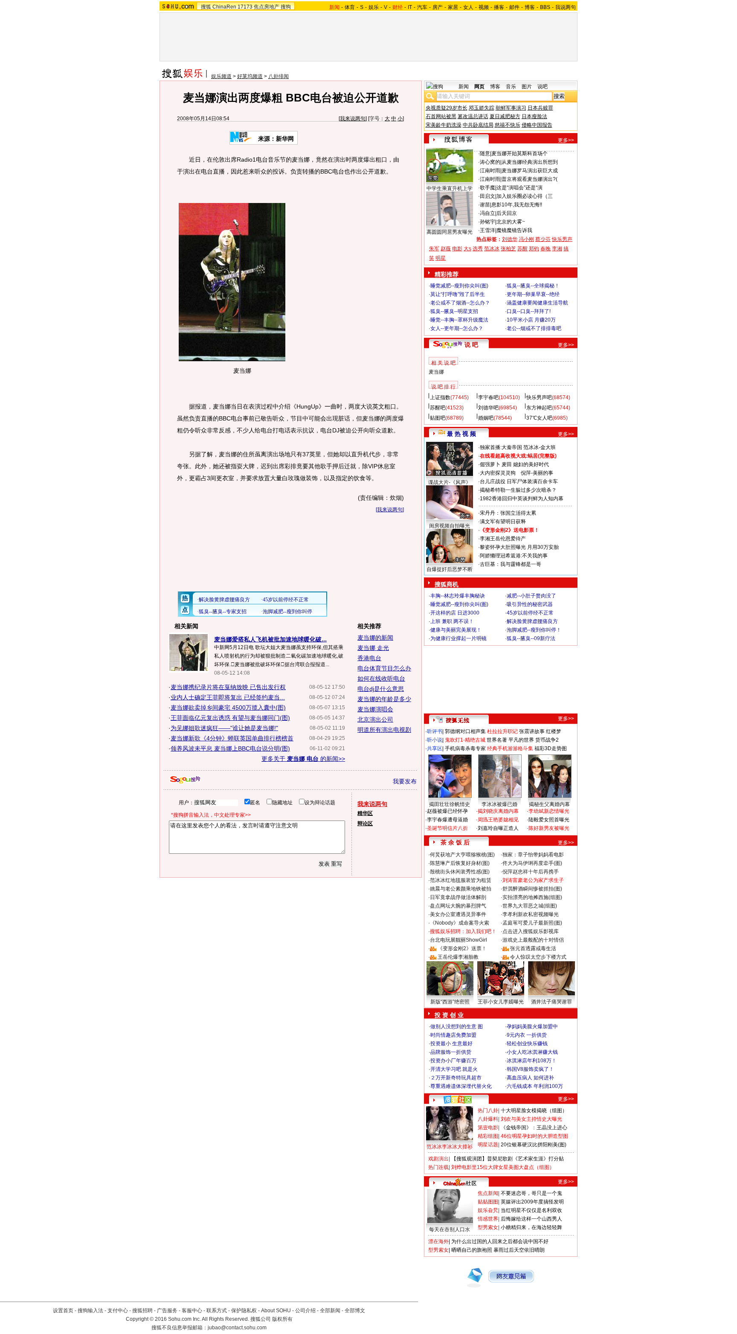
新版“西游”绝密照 (450, 1002)
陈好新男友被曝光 (548, 828)
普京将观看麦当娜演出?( (529, 179)
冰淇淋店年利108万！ (532, 1061)
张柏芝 (508, 249)
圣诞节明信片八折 (447, 828)
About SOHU (276, 1311)
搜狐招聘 (142, 1311)
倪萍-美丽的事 (537, 473)
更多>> (566, 140)
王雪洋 (487, 230)
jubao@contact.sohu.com (237, 1328)
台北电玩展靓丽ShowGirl (458, 940)
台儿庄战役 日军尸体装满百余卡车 (519, 481)
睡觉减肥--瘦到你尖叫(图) (459, 286)
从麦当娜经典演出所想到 (530, 162)
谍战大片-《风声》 (449, 482)
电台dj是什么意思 (380, 688)
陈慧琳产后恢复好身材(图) (460, 863)
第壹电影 (488, 1128)
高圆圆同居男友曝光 (450, 232)
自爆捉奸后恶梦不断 (450, 569)
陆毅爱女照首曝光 (548, 820)
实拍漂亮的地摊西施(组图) (532, 897)
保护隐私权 (244, 1311)
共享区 (434, 748)
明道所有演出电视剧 (384, 729)
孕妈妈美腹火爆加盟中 (532, 1027)
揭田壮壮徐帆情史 (449, 804)
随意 (485, 154)
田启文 (487, 196)
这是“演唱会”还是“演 (519, 188)
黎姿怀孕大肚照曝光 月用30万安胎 (519, 547)
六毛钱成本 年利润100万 (535, 1086)
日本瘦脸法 (534, 116)
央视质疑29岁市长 (446, 108)
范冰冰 (491, 249)
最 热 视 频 (461, 433)
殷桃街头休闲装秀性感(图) (460, 872)
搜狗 (286, 7)
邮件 (514, 7)
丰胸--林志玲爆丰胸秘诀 (457, 596)
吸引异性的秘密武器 (530, 604)
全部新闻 (330, 1311)
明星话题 (488, 1145)
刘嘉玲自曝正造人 (498, 828)
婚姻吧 (485, 418)
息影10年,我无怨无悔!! (516, 205)
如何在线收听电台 (381, 678)
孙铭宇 (487, 222)
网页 (479, 87)
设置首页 (63, 1311)
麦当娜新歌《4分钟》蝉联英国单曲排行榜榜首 (232, 738)
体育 (350, 7)
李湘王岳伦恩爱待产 (503, 539)
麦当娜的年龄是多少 (384, 699)
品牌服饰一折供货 (450, 1052)
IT (410, 7)
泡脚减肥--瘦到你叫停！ (534, 630)
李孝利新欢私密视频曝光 (530, 914)
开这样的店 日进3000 (454, 613)
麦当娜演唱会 (375, 709)
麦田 (507, 464)
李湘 (557, 249)
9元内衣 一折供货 (527, 1035)
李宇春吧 (488, 397)
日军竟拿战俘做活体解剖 (458, 897)
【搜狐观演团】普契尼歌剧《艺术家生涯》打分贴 (507, 1159)
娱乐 (373, 7)
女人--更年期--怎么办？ (456, 328)
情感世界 (488, 1219)
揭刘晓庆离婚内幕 (498, 811)
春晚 (545, 249)
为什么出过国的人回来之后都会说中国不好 (499, 1241)
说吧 (542, 87)
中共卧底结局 (478, 125)
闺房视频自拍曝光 (449, 526)
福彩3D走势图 (550, 748)
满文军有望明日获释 (503, 522)
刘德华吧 (488, 408)
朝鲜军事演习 (511, 108)
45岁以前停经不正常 (530, 613)
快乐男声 (562, 239)
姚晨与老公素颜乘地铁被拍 (460, 889)
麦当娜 (436, 372)
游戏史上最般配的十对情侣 (533, 940)
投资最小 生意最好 (451, 1044)
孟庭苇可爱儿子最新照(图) (532, 923)
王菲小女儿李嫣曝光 (501, 1002)
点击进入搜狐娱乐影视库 (530, 931)
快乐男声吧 (539, 397)
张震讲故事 (532, 731)
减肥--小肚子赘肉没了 (531, 596)
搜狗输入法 (90, 1311)
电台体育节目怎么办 (384, 668)
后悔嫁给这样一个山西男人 (531, 1219)
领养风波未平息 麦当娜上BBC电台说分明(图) (230, 748)
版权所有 (282, 1319)
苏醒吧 (437, 408)
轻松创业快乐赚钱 (527, 1044)
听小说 (434, 740)
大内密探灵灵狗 (498, 473)
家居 (453, 7)
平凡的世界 (521, 740)
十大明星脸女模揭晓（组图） (534, 1111)
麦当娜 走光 (373, 647)
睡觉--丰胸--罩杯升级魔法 (459, 320)
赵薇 (446, 249)
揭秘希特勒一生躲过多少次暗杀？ (518, 490)
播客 (499, 7)
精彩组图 (488, 1136)
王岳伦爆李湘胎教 (458, 957)
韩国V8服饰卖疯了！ (530, 1069)
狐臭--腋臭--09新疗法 (531, 638)
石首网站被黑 (441, 116)
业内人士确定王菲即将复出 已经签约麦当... (228, 697)
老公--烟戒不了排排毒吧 (534, 328)
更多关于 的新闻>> (303, 758)
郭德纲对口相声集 (465, 731)
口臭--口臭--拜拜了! (529, 311)
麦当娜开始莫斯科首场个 (519, 154)
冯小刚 (526, 239)
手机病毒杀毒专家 (465, 748)
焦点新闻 (488, 1193)
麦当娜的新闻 (375, 637)
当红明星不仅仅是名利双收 (531, 1210)
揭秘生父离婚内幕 (549, 804)
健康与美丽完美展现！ (456, 630)
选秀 (478, 249)
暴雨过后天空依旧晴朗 (519, 1250)
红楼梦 (553, 731)
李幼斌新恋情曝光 (548, 811)
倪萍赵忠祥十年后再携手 (530, 872)
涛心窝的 (490, 162)
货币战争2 (547, 740)
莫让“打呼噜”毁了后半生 (457, 294)
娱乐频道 (221, 76)
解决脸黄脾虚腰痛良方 (532, 621)
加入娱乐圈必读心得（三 (524, 196)
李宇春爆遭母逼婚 (447, 820)
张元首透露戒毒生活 (533, 948)
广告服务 (167, 1311)
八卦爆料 (488, 1119)
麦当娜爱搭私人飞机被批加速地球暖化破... (270, 639)
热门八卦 (488, 1111)
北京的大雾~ (510, 222)
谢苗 (485, 205)
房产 (437, 7)
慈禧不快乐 (507, 125)
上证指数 (440, 397)
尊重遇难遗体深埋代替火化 (461, 1086)
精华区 (365, 813)
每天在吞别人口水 (449, 1229)
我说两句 (565, 7)
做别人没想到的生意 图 (456, 1027)
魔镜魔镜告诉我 (514, 230)
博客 (530, 7)
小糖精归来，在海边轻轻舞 (531, 1227)
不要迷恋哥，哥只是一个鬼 (531, 1193)
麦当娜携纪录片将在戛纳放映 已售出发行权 (228, 687)
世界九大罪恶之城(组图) (529, 906)
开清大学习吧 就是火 (454, 1069)
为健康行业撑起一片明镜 (458, 638)
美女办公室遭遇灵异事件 (458, 914)
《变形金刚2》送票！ (462, 948)
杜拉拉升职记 (502, 731)
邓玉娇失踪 (481, 108)
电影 (457, 249)
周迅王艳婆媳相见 (498, 820)
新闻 (463, 87)
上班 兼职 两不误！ (452, 621)
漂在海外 (438, 1241)
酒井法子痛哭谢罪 (551, 1002)
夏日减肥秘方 (505, 116)
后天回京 (506, 213)
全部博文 (355, 1311)
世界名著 (497, 740)
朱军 (434, 249)
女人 (468, 7)
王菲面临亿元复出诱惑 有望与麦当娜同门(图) (230, 717)
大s (467, 249)
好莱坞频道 (250, 76)
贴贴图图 (488, 1202)
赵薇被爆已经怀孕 (447, 811)
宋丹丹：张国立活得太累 (508, 513)
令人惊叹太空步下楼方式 (538, 957)
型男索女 (488, 1227)
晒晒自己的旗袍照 (471, 1250)
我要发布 (405, 781)
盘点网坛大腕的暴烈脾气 (458, 906)
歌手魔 (487, 188)
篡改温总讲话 (473, 116)
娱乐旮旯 (488, 1210)
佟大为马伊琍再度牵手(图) (532, 863)
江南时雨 (490, 171)
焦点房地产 (266, 7)
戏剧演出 (438, 1159)
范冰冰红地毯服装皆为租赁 (460, 880)
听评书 (434, 731)
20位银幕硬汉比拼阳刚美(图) (533, 1145)
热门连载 (438, 1167)
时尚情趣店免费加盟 (453, 1035)
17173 (245, 7)
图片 (527, 87)
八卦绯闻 (278, 76)
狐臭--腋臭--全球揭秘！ (533, 286)
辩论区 (365, 823)
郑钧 (534, 249)
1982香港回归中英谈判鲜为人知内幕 (521, 499)
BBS (545, 7)
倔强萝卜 (490, 464)
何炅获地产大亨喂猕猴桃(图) (462, 855)
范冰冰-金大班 (539, 447)
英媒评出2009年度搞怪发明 (532, 1202)
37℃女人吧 (539, 418)
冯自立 (487, 213)
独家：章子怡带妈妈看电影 (533, 855)
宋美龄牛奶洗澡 (443, 125)
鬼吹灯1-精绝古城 (465, 740)
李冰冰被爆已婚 (499, 804)
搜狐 (206, 7)
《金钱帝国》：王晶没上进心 (534, 1128)
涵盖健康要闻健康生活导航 (537, 303)
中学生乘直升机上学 (450, 188)
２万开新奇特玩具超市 (456, 1078)
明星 (440, 258)
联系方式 (216, 1311)
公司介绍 (305, 1311)
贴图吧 (437, 418)
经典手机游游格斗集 (510, 748)
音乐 (511, 87)
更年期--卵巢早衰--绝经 (533, 294)
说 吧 (471, 344)
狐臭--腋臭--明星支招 (454, 311)
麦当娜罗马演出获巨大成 (530, 171)
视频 (484, 7)
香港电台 (369, 658)
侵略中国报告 (537, 125)
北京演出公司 (375, 719)
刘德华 (509, 239)
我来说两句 (353, 119)
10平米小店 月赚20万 (531, 320)
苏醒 (522, 249)
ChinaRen (224, 7)
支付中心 (117, 1311)
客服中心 (192, 1311)
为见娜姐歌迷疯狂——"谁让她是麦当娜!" (224, 728)
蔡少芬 (543, 239)
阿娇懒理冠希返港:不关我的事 (514, 556)
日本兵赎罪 (540, 108)
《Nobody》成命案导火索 (459, 923)
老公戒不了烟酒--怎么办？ (460, 303)
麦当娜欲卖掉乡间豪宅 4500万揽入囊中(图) (228, 707)
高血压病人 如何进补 (530, 1078)
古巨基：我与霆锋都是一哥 (510, 564)
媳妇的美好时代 (531, 464)
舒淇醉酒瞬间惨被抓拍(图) (532, 889)
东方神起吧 (539, 408)
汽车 (422, 7)
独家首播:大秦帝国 (501, 447)
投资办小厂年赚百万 (453, 1061)
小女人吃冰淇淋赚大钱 (532, 1052)
